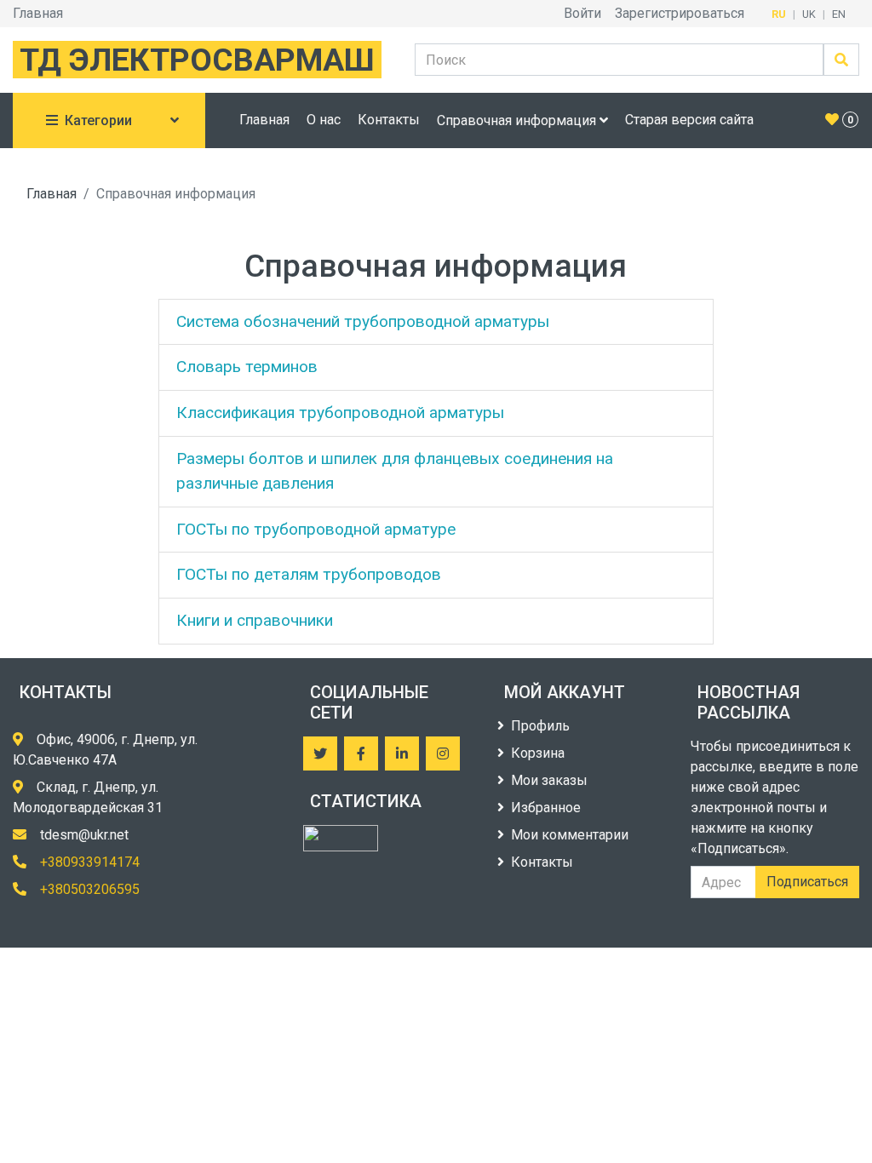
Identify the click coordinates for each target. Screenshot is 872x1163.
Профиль (540, 726)
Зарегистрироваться (679, 13)
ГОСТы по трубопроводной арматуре (316, 529)
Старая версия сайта (689, 120)
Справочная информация (518, 120)
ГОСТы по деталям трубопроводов (308, 574)
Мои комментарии (569, 835)
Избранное (546, 807)
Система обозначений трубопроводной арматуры (362, 321)
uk (809, 14)
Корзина (538, 753)
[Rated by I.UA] (340, 838)
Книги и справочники (254, 620)
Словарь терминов (247, 366)
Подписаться (807, 882)
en (839, 14)
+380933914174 (90, 862)
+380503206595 (90, 889)
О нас (324, 120)
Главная (38, 13)
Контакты (389, 120)
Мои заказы (549, 780)
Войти (582, 13)
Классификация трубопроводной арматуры (340, 412)
